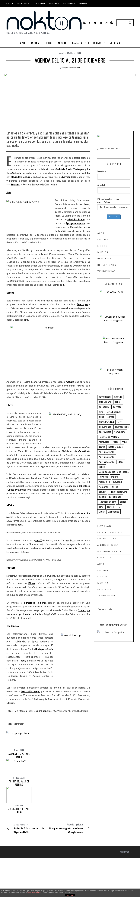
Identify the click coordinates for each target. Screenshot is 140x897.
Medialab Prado (63, 169)
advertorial (105, 396)
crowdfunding (106, 421)
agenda (61, 53)
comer (110, 416)
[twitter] (95, 23)
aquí (62, 284)
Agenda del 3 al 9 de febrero (19, 783)
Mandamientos (69, 3)
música (103, 252)
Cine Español (114, 411)
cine (101, 411)
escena (102, 239)
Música (10, 505)
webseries (113, 511)
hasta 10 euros (106, 451)
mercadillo (104, 481)
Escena (10, 292)
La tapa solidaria (44, 649)
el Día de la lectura (20, 176)
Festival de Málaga (109, 436)
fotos (115, 441)
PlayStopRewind (118, 491)
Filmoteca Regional (35, 602)
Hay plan (9, 3)
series (123, 501)
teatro (110, 506)
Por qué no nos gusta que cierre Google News (66, 828)
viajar (102, 511)
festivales (104, 441)
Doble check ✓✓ (24, 3)
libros (102, 246)
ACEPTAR (70, 895)
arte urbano (105, 401)
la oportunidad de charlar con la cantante (56, 548)
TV (118, 506)
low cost (103, 476)
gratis (102, 446)
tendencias (106, 271)
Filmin (31, 583)
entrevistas (105, 431)
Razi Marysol (20, 710)
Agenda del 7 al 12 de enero (19, 755)
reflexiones (106, 265)
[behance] (111, 23)
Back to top (124, 852)
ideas (120, 461)
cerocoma (104, 406)
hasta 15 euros (106, 456)
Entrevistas (40, 3)
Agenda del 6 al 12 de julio (19, 810)
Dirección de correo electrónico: (108, 201)
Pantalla (10, 567)
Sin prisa (83, 3)
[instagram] (106, 23)
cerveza (117, 406)
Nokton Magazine (72, 67)
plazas (85, 204)
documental (105, 426)
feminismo (120, 431)
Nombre (101, 171)
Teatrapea (78, 169)
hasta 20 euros (106, 461)
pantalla (104, 258)
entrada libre (122, 426)
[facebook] (90, 23)
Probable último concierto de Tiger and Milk (29, 828)
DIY (119, 421)
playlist (102, 491)
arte (101, 233)
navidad (117, 481)
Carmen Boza (69, 176)
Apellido (101, 185)
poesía (102, 496)
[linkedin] (100, 23)
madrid (115, 476)
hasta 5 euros (115, 446)
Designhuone (40, 710)
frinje (125, 441)
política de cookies (34, 892)
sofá (101, 506)
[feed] (84, 23)
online (115, 486)
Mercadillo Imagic (30, 691)
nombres (103, 486)
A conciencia (54, 3)
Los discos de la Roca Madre (114, 471)
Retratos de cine (107, 501)
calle (117, 401)
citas (101, 416)
